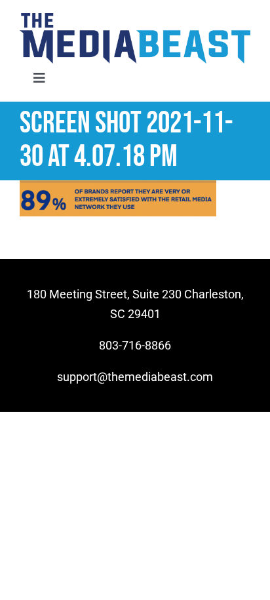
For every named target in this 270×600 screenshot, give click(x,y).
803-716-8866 (135, 345)
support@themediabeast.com (135, 377)
